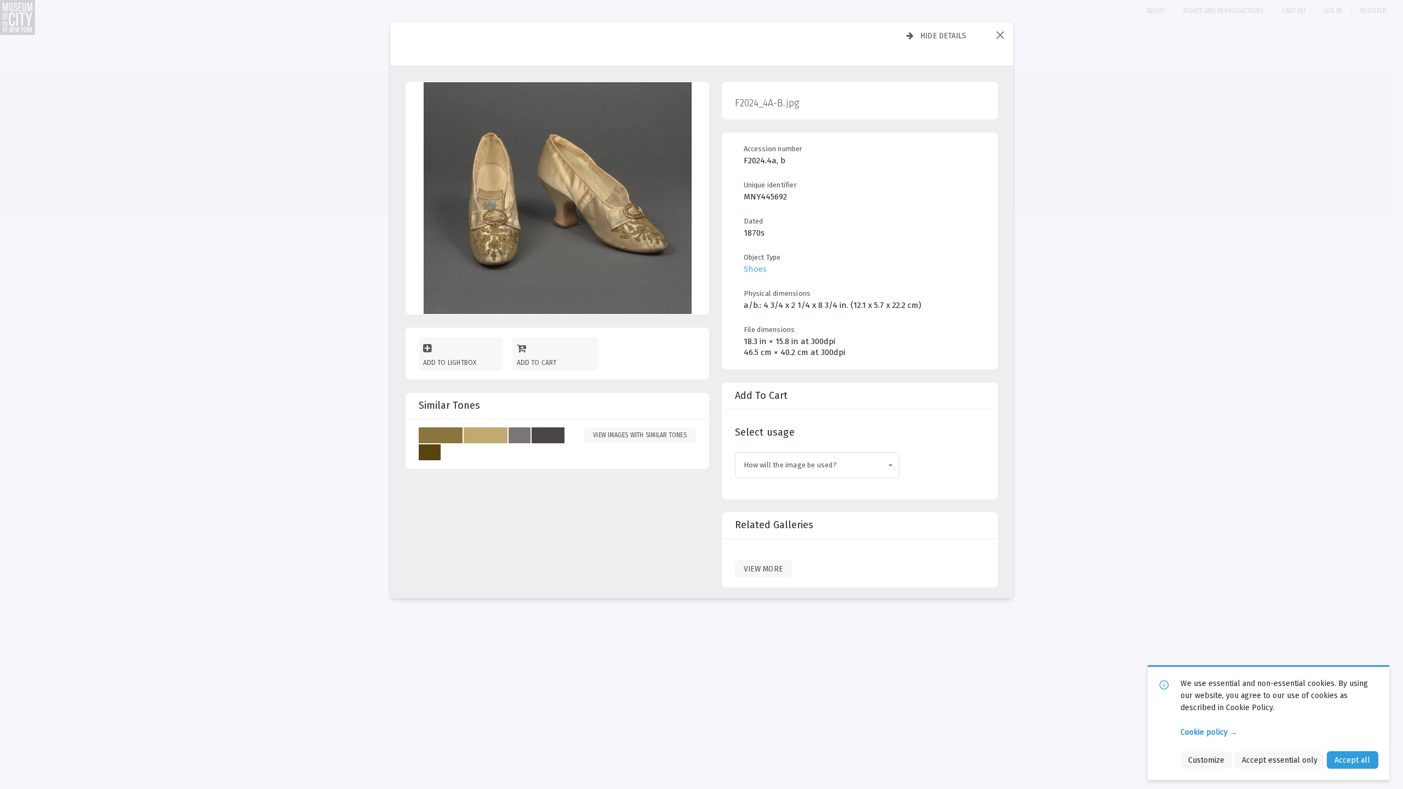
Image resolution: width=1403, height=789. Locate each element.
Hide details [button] (943, 36)
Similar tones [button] (449, 405)
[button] (1000, 35)
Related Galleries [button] (774, 525)
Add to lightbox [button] (450, 362)
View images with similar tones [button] (640, 435)
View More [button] (763, 569)
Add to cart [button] (537, 362)
